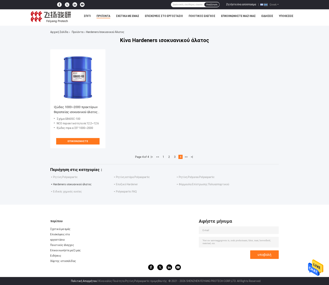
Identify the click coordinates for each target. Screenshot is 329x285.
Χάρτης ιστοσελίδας (63, 261)
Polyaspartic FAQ (126, 191)
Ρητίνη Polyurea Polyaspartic (197, 177)
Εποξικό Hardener (127, 184)
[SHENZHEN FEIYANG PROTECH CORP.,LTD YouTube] (82, 4)
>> (186, 156)
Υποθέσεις (286, 16)
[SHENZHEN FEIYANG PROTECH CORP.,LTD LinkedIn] (74, 4)
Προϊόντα (103, 16)
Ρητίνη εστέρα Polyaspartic (133, 177)
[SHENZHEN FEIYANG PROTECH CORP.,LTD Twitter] (67, 4)
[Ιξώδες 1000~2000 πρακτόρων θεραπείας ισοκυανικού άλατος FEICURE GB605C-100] (78, 77)
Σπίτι (87, 16)
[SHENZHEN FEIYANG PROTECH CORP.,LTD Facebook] (59, 4)
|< (152, 156)
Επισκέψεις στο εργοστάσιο (164, 16)
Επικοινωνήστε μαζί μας (238, 16)
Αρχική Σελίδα (59, 32)
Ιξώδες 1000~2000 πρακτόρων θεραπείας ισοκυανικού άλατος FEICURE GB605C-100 (76, 110)
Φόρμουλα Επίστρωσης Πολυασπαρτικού (204, 184)
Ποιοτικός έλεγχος (202, 16)
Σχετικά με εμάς (127, 16)
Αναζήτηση (211, 4)
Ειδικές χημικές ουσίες (67, 191)
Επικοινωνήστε (78, 141)
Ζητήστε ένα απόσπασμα (241, 4)
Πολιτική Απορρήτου (84, 281)
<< (157, 156)
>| (192, 156)
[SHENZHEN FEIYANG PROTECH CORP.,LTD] (51, 17)
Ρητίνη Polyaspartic (65, 177)
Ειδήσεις (267, 16)
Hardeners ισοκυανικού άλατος (72, 184)
